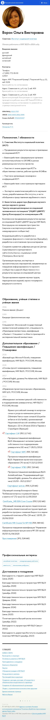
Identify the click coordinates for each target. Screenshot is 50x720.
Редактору (5, 704)
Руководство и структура (10, 656)
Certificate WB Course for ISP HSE (17, 522)
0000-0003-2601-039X (16, 115)
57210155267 (19, 118)
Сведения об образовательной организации (17, 685)
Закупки (4, 668)
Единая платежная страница (11, 691)
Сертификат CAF (12, 433)
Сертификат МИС (18, 452)
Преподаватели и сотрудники (12, 662)
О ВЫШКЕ (6, 649)
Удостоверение (9, 538)
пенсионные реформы (21, 565)
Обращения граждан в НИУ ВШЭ (13, 671)
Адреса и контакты (25, 707)
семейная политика (10, 561)
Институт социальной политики (24, 39)
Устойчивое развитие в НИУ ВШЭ (13, 659)
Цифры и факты (7, 653)
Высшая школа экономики (14, 3)
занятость (6, 565)
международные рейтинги (29, 561)
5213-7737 (15, 111)
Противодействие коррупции (12, 677)
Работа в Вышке (7, 695)
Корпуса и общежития (9, 665)
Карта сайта (11, 711)
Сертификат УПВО (19, 467)
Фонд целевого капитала (10, 674)
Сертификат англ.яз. (16, 485)
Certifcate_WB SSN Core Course (17, 501)
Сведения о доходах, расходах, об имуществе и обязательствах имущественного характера (18, 681)
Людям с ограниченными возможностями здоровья (19, 688)
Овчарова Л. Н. (7, 127)
